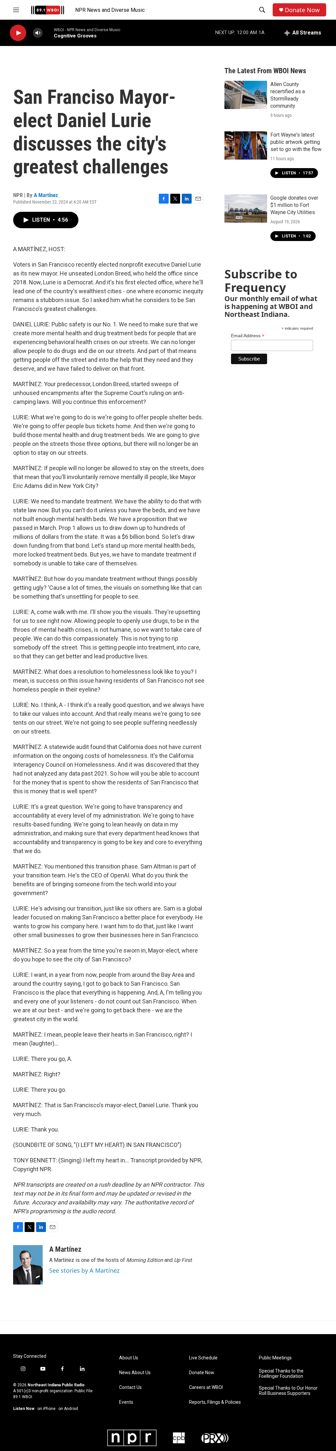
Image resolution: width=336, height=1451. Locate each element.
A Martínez (46, 195)
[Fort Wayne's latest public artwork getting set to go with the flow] (245, 145)
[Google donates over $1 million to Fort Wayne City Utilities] (245, 208)
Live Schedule (203, 1357)
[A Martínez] (28, 1265)
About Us (128, 1357)
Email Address (247, 336)
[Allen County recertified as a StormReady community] (245, 95)
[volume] (37, 33)
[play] (18, 33)
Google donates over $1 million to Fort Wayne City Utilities (294, 205)
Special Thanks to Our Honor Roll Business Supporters (288, 1391)
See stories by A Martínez (84, 1270)
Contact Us (130, 1387)
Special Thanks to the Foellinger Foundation (281, 1374)
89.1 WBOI (22, 1397)
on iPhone (46, 1408)
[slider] (48, 32)
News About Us (135, 1372)
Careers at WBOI (206, 1387)
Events (126, 1402)
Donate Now (302, 10)
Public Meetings (275, 1357)
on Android (68, 1408)
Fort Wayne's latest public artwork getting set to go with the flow (296, 142)
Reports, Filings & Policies (215, 1402)
